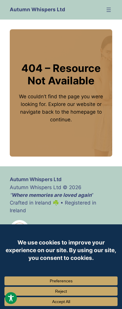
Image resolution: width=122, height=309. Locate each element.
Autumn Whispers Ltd (37, 9)
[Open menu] (108, 9)
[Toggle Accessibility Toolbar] (10, 298)
